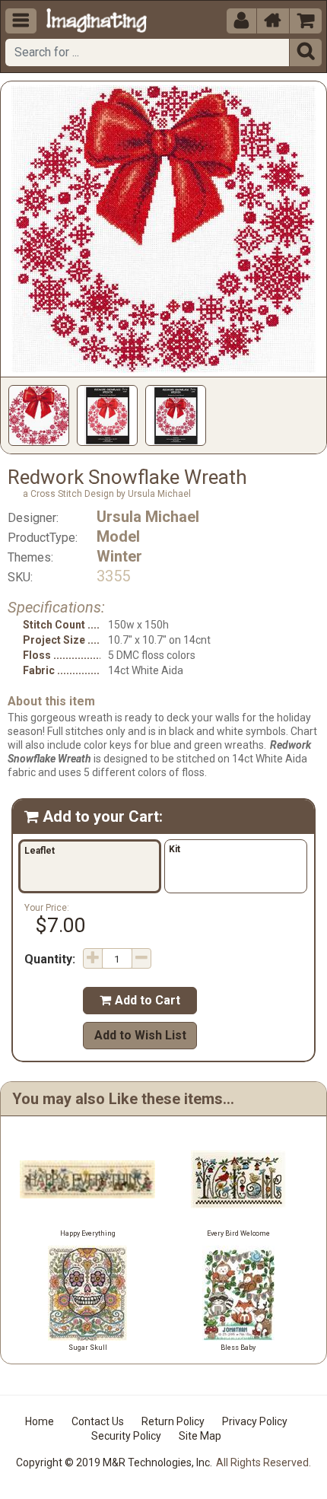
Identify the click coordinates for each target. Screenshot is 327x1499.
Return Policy (173, 1421)
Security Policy (126, 1436)
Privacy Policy (254, 1421)
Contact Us (97, 1421)
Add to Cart (140, 1000)
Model (118, 536)
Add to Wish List (140, 1035)
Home (39, 1421)
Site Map (200, 1436)
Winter (119, 556)
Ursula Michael (148, 517)
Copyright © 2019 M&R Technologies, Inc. (114, 1462)
